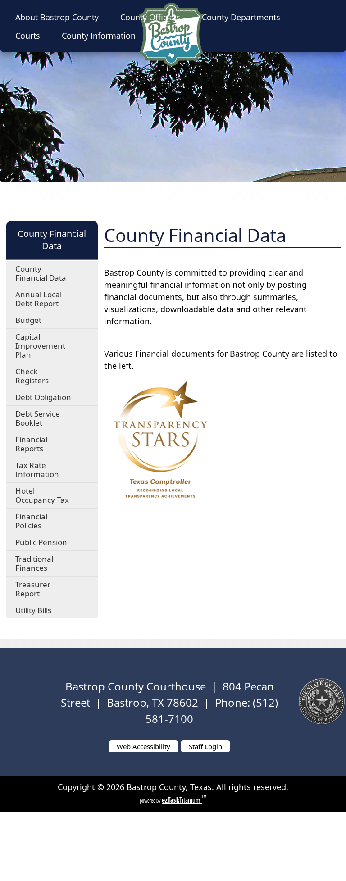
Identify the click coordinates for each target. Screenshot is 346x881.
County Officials (150, 17)
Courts (27, 35)
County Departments (241, 17)
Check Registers (32, 376)
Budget (28, 320)
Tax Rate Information (37, 469)
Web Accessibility (143, 746)
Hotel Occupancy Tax (42, 495)
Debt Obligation (43, 397)
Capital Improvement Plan (40, 346)
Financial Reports (31, 444)
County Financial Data (40, 273)
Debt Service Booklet (37, 418)
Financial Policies (31, 521)
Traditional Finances (34, 563)
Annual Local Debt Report (38, 299)
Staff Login (205, 746)
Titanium (182, 800)
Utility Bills (33, 610)
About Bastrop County (57, 17)
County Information (99, 35)
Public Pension (41, 542)
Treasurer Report (32, 589)
